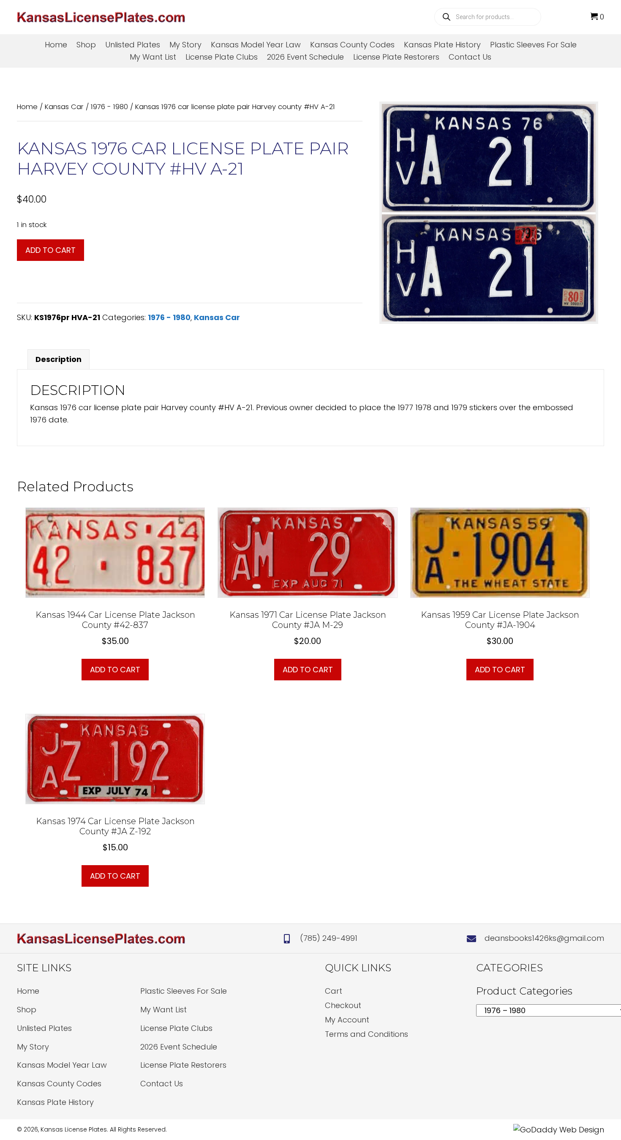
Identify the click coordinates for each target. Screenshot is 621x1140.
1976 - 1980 (109, 107)
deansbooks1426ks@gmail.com (544, 938)
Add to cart (50, 250)
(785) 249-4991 (328, 938)
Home (27, 107)
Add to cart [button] (115, 669)
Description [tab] (58, 359)
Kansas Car (64, 107)
